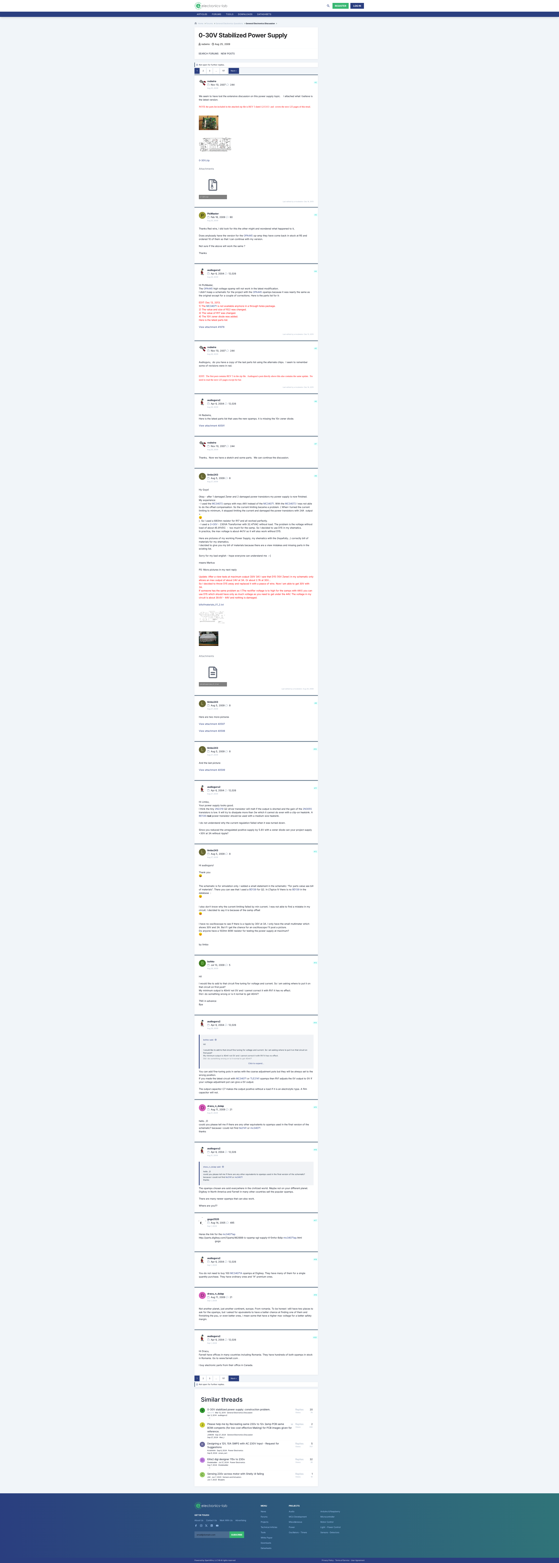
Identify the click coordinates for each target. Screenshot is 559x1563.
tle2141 (243, 1127)
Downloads (266, 1543)
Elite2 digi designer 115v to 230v (226, 1459)
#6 (316, 401)
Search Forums (209, 53)
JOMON (210, 1435)
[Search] (328, 6)
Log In (357, 5)
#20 (315, 1337)
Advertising (240, 1520)
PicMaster (213, 213)
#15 (315, 1107)
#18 (315, 1259)
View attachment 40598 (212, 730)
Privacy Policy (328, 1560)
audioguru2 (213, 270)
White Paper (266, 1537)
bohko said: (208, 1040)
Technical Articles (269, 1527)
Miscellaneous (295, 1522)
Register (340, 5)
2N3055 (307, 808)
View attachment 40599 (212, 769)
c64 (208, 1477)
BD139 (202, 815)
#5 (316, 348)
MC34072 (217, 503)
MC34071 (211, 306)
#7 (316, 444)
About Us (198, 1520)
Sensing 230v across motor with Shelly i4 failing (235, 1473)
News (263, 1511)
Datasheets (264, 14)
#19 (315, 1295)
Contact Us (211, 1520)
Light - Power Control (330, 1527)
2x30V (213, 524)
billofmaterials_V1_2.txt (211, 604)
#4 (315, 271)
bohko (210, 961)
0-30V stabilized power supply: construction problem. (238, 1409)
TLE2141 (254, 1078)
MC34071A (236, 1273)
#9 (316, 703)
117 (223, 71)
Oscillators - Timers (298, 1532)
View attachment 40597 (212, 723)
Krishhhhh (211, 1450)
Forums (216, 14)
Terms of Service (342, 1560)
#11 (315, 788)
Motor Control (326, 1522)
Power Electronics (235, 1450)
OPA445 (248, 235)
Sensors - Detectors (329, 1532)
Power (292, 1527)
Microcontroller (327, 1516)
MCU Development (298, 1516)
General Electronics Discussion (239, 1413)
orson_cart (223, 1453)
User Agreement (358, 1560)
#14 (315, 1023)
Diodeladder (212, 1462)
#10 (315, 749)
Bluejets (221, 1480)
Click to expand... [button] (256, 1063)
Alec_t (221, 1437)
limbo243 (212, 474)
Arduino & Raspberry (330, 1511)
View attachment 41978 (211, 326)
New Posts (228, 53)
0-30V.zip (204, 160)
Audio (291, 1511)
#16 (315, 1150)
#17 (315, 1220)
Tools (229, 14)
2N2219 (219, 808)
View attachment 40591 (212, 425)
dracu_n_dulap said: (212, 1167)
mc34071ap (229, 1234)
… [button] (216, 71)
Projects (264, 1522)
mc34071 (255, 1127)
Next (233, 71)
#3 (316, 215)
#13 (315, 963)
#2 (316, 82)
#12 (315, 851)
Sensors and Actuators (232, 1477)
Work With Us (226, 1520)
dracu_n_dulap (215, 1106)
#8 (316, 476)
